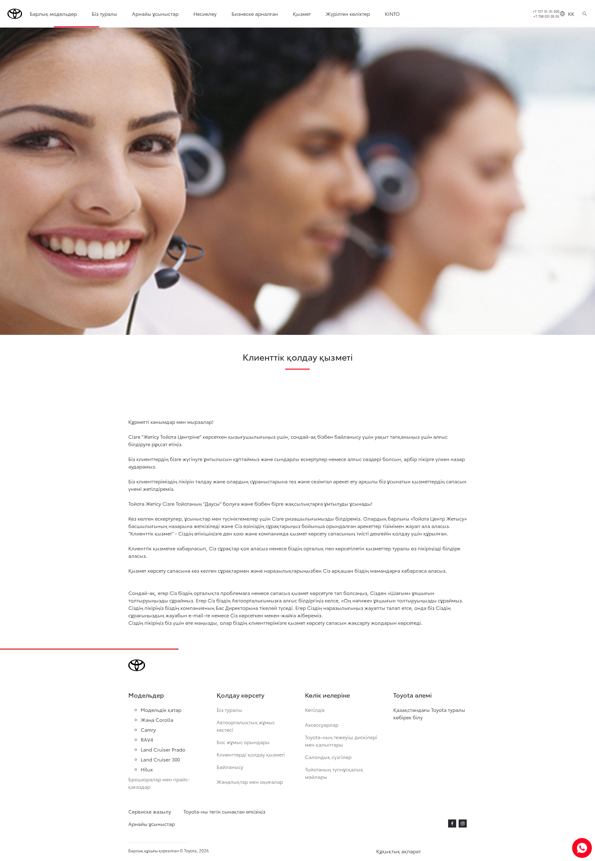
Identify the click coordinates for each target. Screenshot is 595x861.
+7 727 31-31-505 (546, 11)
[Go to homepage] (14, 14)
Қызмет (302, 13)
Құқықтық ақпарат (398, 850)
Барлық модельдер (53, 13)
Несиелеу (205, 13)
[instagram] (462, 823)
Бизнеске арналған (254, 13)
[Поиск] (585, 14)
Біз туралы (104, 13)
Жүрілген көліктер (348, 13)
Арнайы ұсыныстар (155, 13)
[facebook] (452, 823)
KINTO (392, 13)
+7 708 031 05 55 (546, 16)
